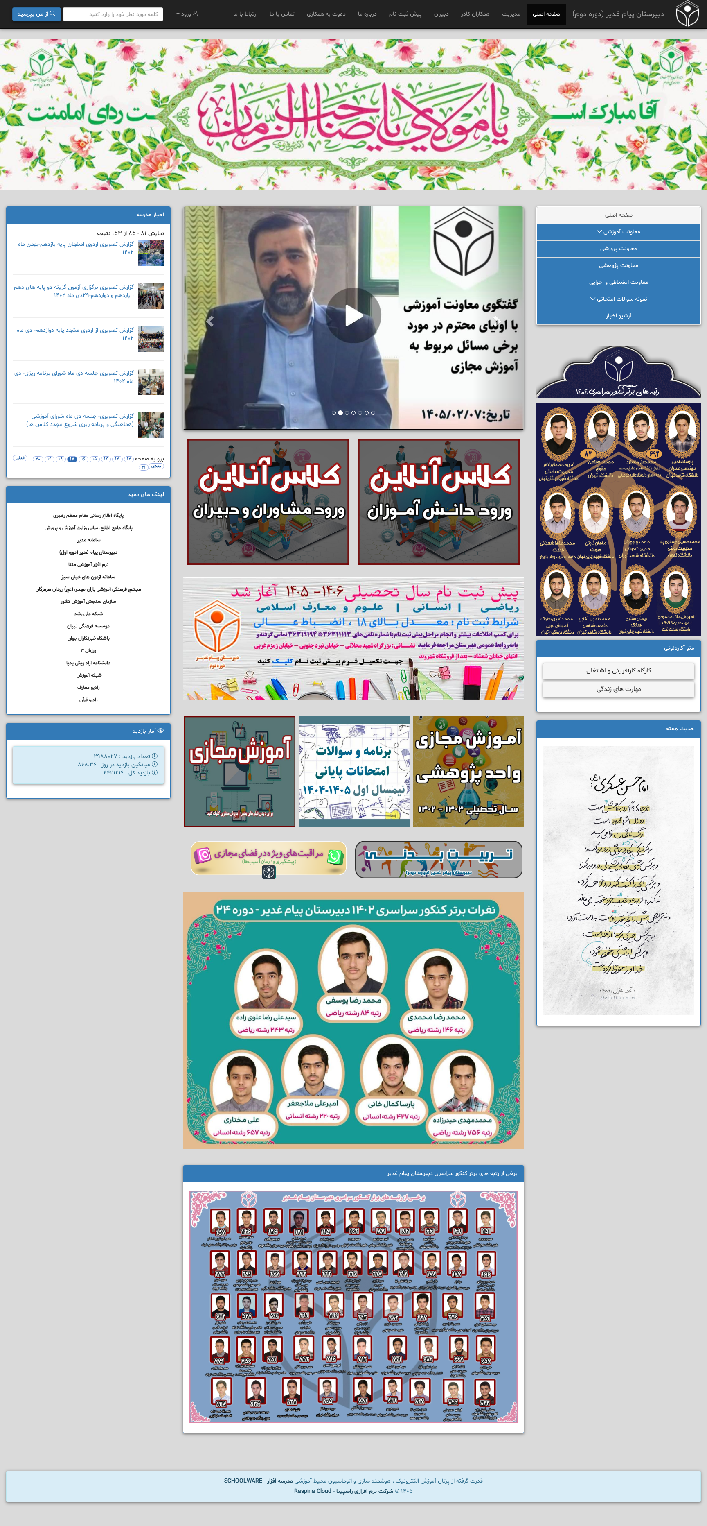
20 (38, 459)
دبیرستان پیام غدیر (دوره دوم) (618, 14)
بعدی (156, 466)
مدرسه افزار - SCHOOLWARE (258, 1484)
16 (83, 459)
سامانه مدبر (89, 540)
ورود (186, 14)
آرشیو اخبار (618, 316)
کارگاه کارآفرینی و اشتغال (618, 670)
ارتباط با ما (245, 14)
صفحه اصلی (546, 14)
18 (61, 459)
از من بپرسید (34, 14)
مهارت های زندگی (619, 689)
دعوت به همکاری (326, 14)
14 (106, 459)
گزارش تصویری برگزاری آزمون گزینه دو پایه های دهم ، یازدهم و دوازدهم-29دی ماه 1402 (74, 291)
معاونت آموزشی (621, 232)
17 (72, 459)
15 (94, 459)
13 (117, 459)
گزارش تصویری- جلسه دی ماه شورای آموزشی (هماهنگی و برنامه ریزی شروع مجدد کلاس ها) (80, 420)
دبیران (441, 14)
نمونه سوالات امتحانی (621, 299)
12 (129, 459)
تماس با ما (282, 14)
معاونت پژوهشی (618, 265)
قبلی (20, 458)
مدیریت (511, 14)
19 (49, 459)
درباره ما (367, 14)
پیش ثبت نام (405, 14)
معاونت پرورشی (618, 249)
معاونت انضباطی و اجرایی (618, 282)
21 (144, 467)
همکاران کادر (475, 14)
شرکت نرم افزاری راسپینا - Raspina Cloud (343, 1495)
